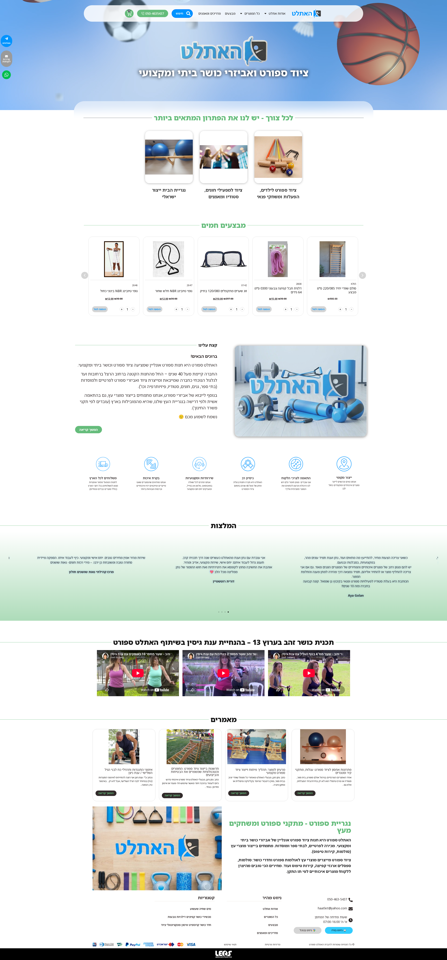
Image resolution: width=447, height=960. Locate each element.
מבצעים (230, 13)
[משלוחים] (6, 38)
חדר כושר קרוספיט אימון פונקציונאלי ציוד (186, 925)
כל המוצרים (252, 13)
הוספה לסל (318, 309)
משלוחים (6, 43)
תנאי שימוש (230, 944)
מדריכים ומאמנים (209, 13)
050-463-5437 (337, 899)
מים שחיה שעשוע (200, 909)
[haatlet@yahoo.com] (351, 909)
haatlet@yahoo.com (332, 908)
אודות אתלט (277, 13)
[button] (84, 275)
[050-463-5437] (351, 900)
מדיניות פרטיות (272, 944)
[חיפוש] (188, 13)
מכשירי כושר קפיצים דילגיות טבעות (189, 917)
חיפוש (179, 13)
